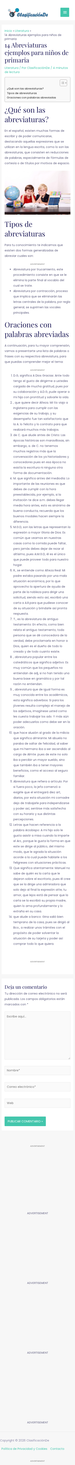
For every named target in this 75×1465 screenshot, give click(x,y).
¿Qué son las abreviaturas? (25, 88)
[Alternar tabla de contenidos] (61, 82)
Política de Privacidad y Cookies (24, 1449)
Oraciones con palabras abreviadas (31, 97)
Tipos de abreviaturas (22, 93)
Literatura (12, 68)
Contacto (57, 1449)
